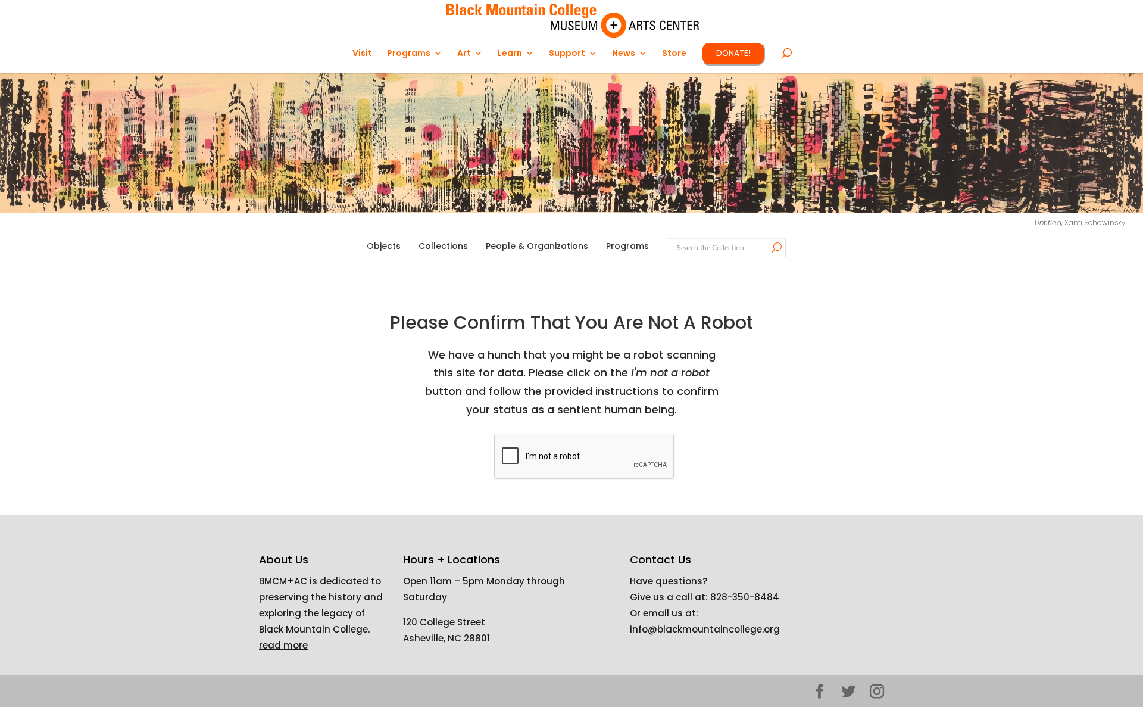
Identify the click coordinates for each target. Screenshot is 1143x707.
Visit (362, 54)
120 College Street (444, 622)
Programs (627, 246)
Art (464, 54)
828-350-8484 (744, 597)
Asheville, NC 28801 (446, 638)
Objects (384, 246)
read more (283, 645)
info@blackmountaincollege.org (705, 629)
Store (674, 54)
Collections (443, 246)
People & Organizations (537, 246)
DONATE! (733, 53)
